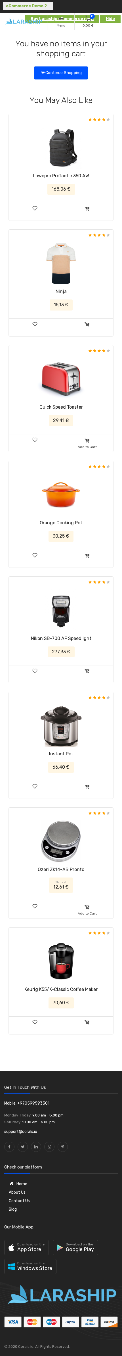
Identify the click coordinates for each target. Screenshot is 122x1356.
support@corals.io (20, 1131)
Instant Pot (61, 753)
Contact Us (19, 1200)
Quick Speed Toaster (61, 407)
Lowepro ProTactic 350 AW (61, 175)
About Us (17, 1192)
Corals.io (25, 1346)
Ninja (61, 291)
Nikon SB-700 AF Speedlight (61, 638)
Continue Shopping (63, 72)
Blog (13, 1209)
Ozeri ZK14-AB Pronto (61, 869)
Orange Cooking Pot (61, 522)
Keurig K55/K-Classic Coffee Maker (61, 989)
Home (21, 1184)
